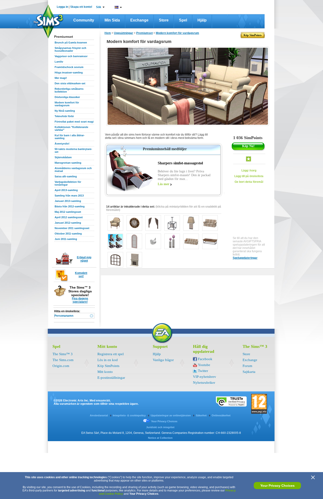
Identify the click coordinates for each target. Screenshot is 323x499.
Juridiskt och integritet (160, 427)
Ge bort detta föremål (249, 181)
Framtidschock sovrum (69, 67)
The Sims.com (63, 360)
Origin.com (60, 366)
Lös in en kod (107, 360)
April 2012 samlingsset (69, 217)
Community (83, 20)
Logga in (62, 7)
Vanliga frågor (163, 360)
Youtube (204, 365)
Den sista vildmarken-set (70, 83)
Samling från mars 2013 (69, 195)
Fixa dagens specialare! (80, 300)
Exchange (139, 20)
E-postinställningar (111, 378)
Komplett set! (81, 274)
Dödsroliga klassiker (67, 97)
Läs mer (163, 184)
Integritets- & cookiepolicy (129, 415)
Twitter (203, 371)
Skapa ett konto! (81, 7)
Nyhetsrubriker (204, 382)
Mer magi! (61, 78)
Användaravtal (99, 415)
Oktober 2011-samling (68, 233)
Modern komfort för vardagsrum (67, 104)
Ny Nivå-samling (65, 110)
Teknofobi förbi (64, 116)
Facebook (205, 359)
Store (164, 20)
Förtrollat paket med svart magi (74, 121)
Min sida (112, 20)
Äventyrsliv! (62, 143)
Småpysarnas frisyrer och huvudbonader (70, 49)
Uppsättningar (123, 33)
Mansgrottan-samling (68, 162)
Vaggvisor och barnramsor (71, 56)
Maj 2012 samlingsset (68, 211)
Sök (98, 7)
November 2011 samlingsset (72, 228)
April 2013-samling (66, 190)
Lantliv (59, 61)
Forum (247, 366)
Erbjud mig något (84, 259)
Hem (108, 33)
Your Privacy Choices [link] (164, 421)
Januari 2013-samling (68, 201)
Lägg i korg (248, 170)
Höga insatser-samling (69, 72)
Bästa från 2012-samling (70, 206)
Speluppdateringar (245, 258)
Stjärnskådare (63, 157)
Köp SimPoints (108, 366)
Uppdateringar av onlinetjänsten (171, 415)
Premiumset (144, 33)
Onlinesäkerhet (221, 415)
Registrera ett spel (110, 354)
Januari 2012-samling (68, 222)
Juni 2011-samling (66, 239)
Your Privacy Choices (277, 485)
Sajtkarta (249, 372)
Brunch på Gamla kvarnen (71, 42)
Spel (183, 20)
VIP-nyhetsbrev (204, 377)
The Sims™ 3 (62, 354)
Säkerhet (201, 415)
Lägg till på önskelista (248, 176)
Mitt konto (105, 372)
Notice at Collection (160, 437)
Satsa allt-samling (66, 176)
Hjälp (202, 20)
